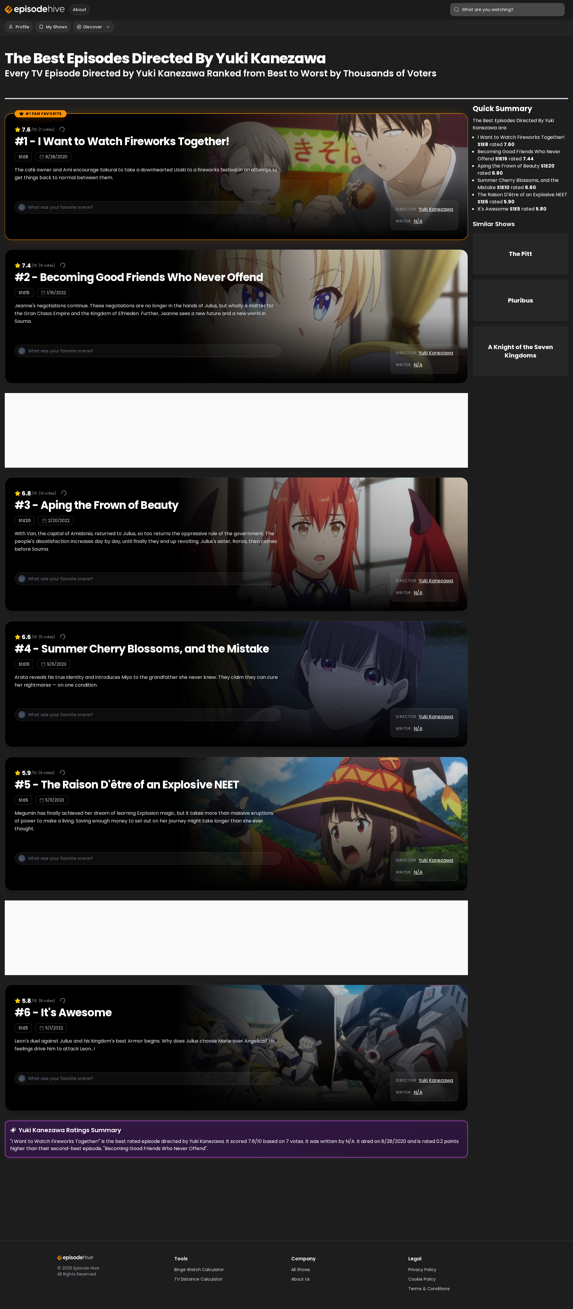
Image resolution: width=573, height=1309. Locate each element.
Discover (92, 27)
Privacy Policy (422, 1270)
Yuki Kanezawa (436, 209)
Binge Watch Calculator (199, 1270)
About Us (300, 1279)
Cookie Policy (422, 1279)
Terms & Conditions (429, 1289)
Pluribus (520, 300)
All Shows (300, 1270)
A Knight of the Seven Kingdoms (520, 351)
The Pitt (520, 254)
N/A (418, 221)
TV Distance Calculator (198, 1279)
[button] (148, 210)
